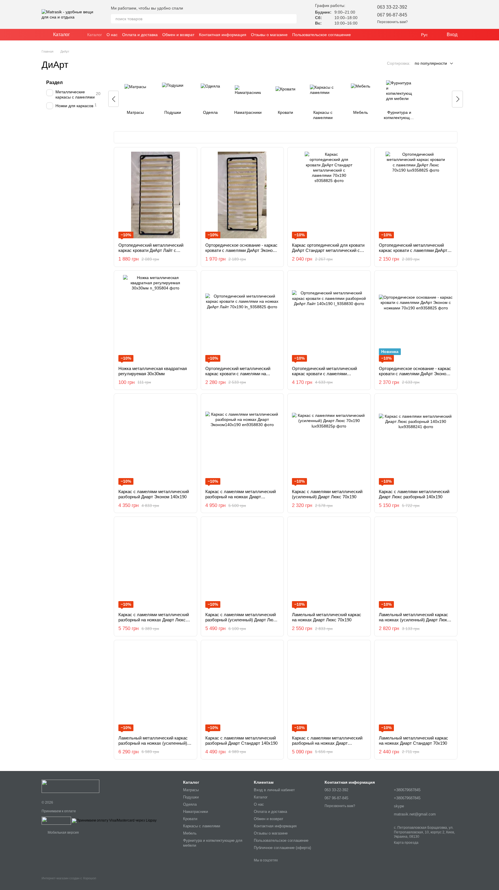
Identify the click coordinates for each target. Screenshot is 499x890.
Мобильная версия (63, 832)
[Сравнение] (437, 14)
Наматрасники (195, 811)
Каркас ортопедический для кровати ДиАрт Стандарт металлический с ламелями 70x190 (328, 250)
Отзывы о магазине (269, 34)
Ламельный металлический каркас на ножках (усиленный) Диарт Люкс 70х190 (414, 619)
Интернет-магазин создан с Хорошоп (69, 878)
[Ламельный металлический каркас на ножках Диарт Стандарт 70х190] (416, 687)
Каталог (94, 34)
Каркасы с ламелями (201, 826)
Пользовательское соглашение (321, 34)
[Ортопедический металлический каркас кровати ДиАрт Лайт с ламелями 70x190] (155, 195)
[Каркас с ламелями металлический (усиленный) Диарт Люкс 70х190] (329, 441)
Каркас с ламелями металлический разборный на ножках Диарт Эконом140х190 (240, 496)
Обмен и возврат (178, 34)
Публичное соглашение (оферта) (282, 848)
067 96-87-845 (392, 14)
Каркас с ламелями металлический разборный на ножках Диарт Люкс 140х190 (153, 619)
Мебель (190, 833)
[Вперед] (457, 99)
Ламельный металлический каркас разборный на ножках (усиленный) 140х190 (153, 743)
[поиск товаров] (292, 18)
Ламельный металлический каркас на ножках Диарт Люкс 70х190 (326, 617)
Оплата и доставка (140, 34)
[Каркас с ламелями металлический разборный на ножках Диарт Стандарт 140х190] (329, 687)
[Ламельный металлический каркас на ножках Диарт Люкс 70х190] (329, 564)
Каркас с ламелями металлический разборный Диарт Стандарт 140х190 (241, 740)
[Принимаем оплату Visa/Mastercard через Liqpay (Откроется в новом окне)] (114, 820)
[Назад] (113, 99)
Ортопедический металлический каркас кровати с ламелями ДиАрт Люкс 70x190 (413, 250)
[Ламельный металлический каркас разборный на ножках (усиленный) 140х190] (155, 687)
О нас (112, 34)
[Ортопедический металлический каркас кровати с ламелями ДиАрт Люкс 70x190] (416, 195)
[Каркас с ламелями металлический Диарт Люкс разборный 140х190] (416, 441)
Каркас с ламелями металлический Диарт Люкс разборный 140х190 (414, 494)
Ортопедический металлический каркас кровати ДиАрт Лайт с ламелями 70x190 (150, 250)
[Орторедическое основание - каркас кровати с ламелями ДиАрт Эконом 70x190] (242, 195)
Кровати (190, 819)
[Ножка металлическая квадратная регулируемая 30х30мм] (155, 318)
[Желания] (422, 14)
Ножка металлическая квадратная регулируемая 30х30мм (152, 371)
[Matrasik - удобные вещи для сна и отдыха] (70, 786)
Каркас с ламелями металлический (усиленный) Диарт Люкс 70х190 (327, 494)
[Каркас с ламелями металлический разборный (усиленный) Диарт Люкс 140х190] (242, 564)
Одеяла (190, 804)
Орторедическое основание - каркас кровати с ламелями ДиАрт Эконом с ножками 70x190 (416, 373)
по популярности (431, 63)
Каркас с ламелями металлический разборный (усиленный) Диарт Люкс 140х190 (241, 619)
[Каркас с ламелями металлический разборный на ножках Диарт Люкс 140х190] (155, 564)
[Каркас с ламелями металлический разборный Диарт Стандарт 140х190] (242, 687)
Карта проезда (406, 843)
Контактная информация (222, 34)
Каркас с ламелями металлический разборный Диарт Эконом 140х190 (153, 494)
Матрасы (191, 790)
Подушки (191, 797)
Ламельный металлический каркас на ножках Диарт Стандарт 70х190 (413, 740)
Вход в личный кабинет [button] (274, 790)
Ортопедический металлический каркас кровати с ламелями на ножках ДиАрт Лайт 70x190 (237, 373)
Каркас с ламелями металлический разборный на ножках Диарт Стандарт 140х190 (327, 743)
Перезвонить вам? (392, 22)
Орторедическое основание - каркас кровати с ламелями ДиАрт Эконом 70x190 (241, 250)
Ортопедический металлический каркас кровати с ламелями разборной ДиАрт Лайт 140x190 (324, 373)
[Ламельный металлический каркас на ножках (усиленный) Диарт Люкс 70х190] (416, 564)
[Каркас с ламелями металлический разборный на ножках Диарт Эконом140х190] (242, 441)
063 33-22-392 (392, 7)
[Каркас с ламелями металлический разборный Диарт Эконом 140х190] (155, 441)
